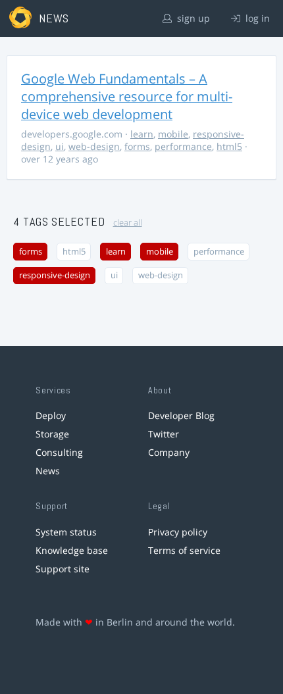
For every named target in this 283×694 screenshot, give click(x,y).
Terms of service (184, 550)
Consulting (59, 452)
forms (137, 146)
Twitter (163, 434)
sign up (192, 18)
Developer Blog (181, 415)
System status (66, 532)
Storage (52, 434)
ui (59, 146)
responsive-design (54, 275)
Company (169, 452)
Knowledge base (72, 550)
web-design (94, 146)
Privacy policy (177, 532)
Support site (63, 568)
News (48, 470)
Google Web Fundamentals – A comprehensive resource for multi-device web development (126, 96)
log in (256, 18)
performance (183, 146)
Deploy (51, 415)
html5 (229, 146)
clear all (127, 222)
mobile (173, 134)
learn (141, 134)
